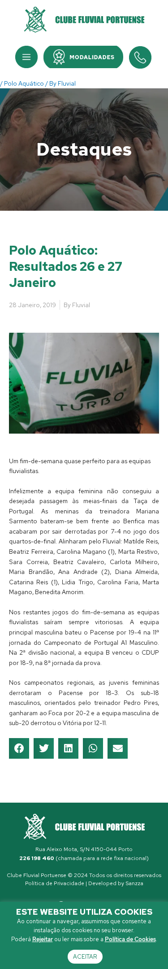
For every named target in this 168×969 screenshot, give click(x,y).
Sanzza (134, 883)
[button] (26, 57)
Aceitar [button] (85, 956)
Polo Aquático (24, 83)
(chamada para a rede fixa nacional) (84, 858)
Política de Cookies (130, 939)
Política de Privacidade (54, 883)
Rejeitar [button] (42, 939)
